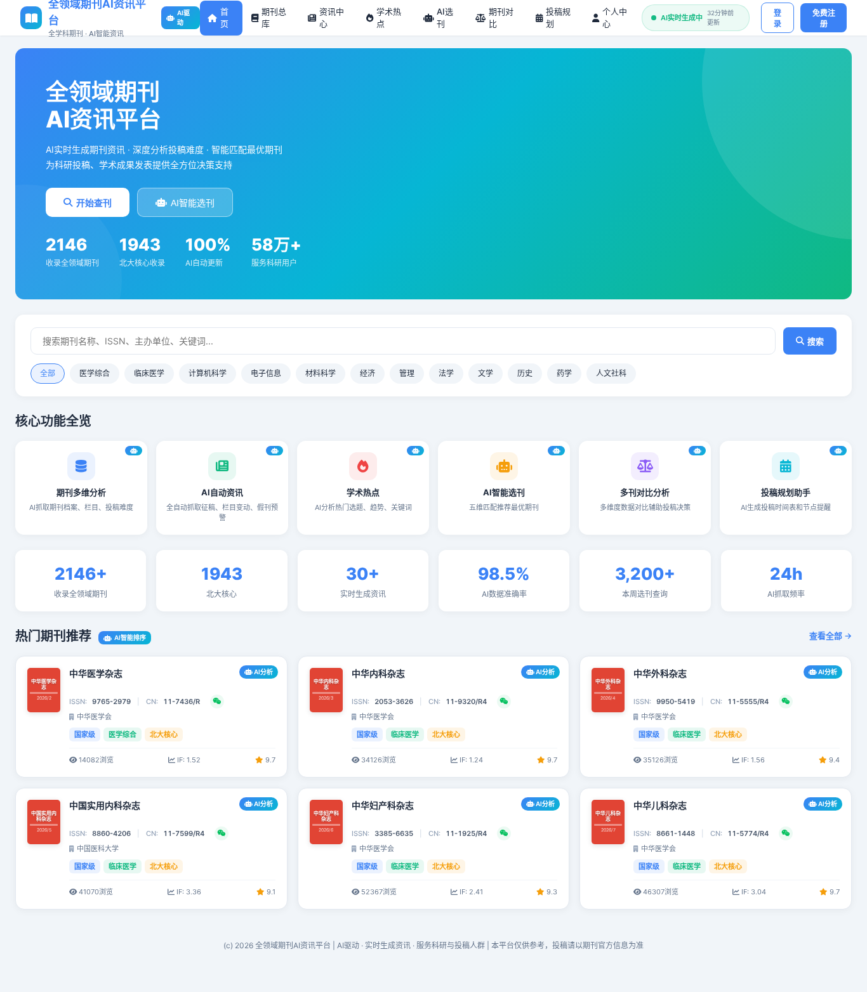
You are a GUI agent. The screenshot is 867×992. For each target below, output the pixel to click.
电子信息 (266, 373)
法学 (446, 373)
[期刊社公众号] (217, 701)
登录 (777, 19)
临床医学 (149, 373)
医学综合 (94, 373)
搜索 (815, 341)
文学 (485, 373)
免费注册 (823, 19)
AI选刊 (445, 17)
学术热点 (388, 17)
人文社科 (611, 373)
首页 (224, 17)
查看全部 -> (830, 635)
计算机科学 (208, 373)
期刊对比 (501, 17)
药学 (564, 373)
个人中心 (614, 17)
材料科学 (320, 373)
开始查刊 (94, 203)
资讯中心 (331, 17)
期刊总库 (273, 17)
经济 (367, 373)
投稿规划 (558, 17)
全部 (47, 373)
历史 (525, 373)
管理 (406, 373)
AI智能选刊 (193, 203)
